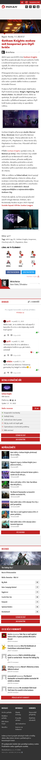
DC (14, 239)
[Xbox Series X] (13, 400)
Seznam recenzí (20, 435)
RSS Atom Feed (5, 722)
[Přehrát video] (21, 219)
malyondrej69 (12, 676)
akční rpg (9, 239)
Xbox (25, 242)
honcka (10, 634)
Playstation (19, 242)
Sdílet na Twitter (28, 272)
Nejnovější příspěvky (32, 713)
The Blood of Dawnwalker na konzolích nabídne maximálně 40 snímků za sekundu (23, 678)
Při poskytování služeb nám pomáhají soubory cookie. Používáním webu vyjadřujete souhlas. (20, 745)
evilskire (9, 361)
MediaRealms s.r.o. (8, 750)
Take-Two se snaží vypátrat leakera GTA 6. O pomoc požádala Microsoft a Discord (22, 636)
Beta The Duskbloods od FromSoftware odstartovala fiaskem (22, 647)
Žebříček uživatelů (32, 719)
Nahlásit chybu (32, 276)
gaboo (9, 655)
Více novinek (20, 532)
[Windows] (10, 400)
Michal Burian (9, 52)
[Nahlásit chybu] (22, 752)
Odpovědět (17, 335)
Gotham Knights (13, 150)
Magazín (4, 36)
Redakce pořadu (5, 717)
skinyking (11, 666)
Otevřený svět (7, 242)
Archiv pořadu (6, 712)
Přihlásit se (20, 312)
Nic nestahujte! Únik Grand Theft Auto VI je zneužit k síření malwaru (22, 688)
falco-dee (11, 646)
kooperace (32, 239)
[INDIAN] (9, 6)
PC (13, 242)
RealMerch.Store (35, 2)
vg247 (9, 236)
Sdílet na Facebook (13, 272)
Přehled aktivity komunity (20, 697)
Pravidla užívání (18, 719)
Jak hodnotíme (20, 439)
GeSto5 (10, 687)
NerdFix (4, 727)
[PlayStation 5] (15, 400)
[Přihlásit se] (38, 7)
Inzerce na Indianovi (19, 728)
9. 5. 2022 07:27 (19, 36)
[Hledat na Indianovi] (26, 7)
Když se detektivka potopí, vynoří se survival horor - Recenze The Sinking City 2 (23, 657)
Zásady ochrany (18, 713)
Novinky (10, 36)
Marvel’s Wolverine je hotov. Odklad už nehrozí (23, 667)
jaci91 (9, 321)
